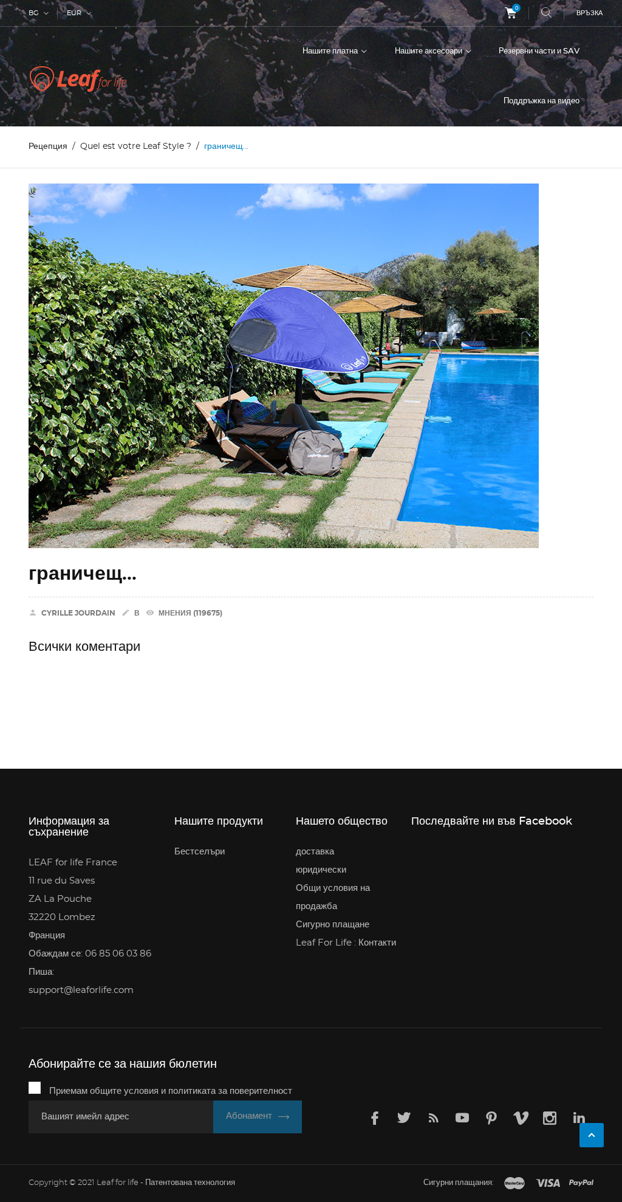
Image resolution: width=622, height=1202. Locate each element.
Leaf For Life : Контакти (346, 942)
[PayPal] (581, 1184)
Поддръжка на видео (541, 101)
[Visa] (548, 1184)
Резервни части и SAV (539, 51)
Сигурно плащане (332, 924)
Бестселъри (199, 851)
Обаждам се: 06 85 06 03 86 (90, 953)
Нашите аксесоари (429, 51)
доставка (315, 851)
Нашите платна (331, 51)
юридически (321, 869)
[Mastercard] (514, 1184)
